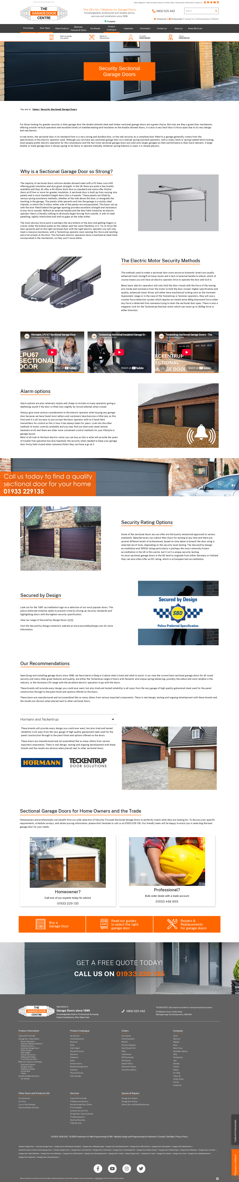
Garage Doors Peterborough (168, 1150)
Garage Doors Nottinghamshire (199, 1153)
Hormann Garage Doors (44, 1146)
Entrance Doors (76, 1064)
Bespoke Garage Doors (79, 1067)
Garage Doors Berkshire (27, 1157)
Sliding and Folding (28, 1057)
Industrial (73, 1070)
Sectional (73, 1042)
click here (98, 1178)
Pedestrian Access (28, 1069)
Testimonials (126, 1054)
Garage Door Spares (129, 1102)
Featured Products (28, 1065)
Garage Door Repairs (130, 1098)
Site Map (170, 1137)
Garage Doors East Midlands (51, 1153)
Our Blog (176, 1073)
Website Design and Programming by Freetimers (135, 1137)
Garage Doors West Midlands (29, 1153)
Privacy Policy (182, 1137)
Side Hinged (25, 1053)
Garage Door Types (148, 1153)
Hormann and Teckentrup (39, 719)
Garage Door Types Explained (81, 1114)
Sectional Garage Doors (30, 1048)
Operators (74, 1054)
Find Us (176, 1082)
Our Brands (25, 1079)
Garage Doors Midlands (188, 1150)
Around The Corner (28, 1055)
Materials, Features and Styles (30, 1062)
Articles (176, 1067)
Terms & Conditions (129, 1070)
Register (176, 1042)
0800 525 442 (165, 11)
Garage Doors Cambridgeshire (124, 1150)
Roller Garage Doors (133, 1153)
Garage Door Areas (179, 1153)
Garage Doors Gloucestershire (47, 1157)
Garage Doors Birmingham (161, 1146)
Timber (23, 1073)
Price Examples (76, 1108)
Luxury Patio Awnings (27, 1105)
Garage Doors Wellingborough (93, 1146)
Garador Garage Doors (26, 1146)
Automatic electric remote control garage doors (35, 1150)
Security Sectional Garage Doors (119, 71)
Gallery (176, 1070)
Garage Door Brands (164, 1153)
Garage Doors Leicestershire (81, 1150)
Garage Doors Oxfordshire (102, 1150)
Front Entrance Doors (29, 1059)
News (175, 1045)
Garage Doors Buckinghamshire (96, 1153)
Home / (37, 109)
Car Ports (22, 1102)
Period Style (25, 1071)
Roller (72, 1045)
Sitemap (176, 1064)
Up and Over (75, 1036)
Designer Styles (27, 1067)
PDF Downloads (128, 1057)
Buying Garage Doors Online (81, 1105)
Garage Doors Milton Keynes (147, 1150)
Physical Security (76, 1073)
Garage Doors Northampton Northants (67, 1146)
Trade (235, 1131)
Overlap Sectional (77, 1039)
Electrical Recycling (77, 1120)
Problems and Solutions (79, 1102)
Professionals (177, 19)
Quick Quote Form (129, 1048)
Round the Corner (77, 1051)
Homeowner (161, 19)
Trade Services (76, 1123)
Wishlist (215, 19)
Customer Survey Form (79, 1111)
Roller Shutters (26, 1050)
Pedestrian (74, 1057)
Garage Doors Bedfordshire (182, 1146)
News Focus (177, 1048)
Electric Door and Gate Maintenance (135, 1105)
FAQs (124, 1051)
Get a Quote (126, 1036)
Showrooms (126, 1061)
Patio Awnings (75, 1076)
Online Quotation (203, 19)
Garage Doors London (116, 1153)
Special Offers (127, 1064)
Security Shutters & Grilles (29, 1108)
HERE (70, 620)
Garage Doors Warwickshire (140, 1146)
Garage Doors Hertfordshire (73, 1153)
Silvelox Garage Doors (62, 1150)
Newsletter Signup (180, 1051)
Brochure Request (129, 1045)
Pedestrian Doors (27, 1046)
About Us (176, 1039)
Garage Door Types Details (29, 1039)
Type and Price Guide (27, 1036)
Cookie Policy (178, 1079)
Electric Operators (28, 1042)
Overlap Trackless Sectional (31, 1044)
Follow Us (176, 1076)
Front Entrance (24, 1098)
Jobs (175, 1061)
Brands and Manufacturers (29, 1076)
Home (175, 1036)
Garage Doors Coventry (207, 1150)
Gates (72, 1061)
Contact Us (189, 19)
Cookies (161, 1137)
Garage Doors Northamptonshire (117, 1146)
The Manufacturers (77, 1117)
